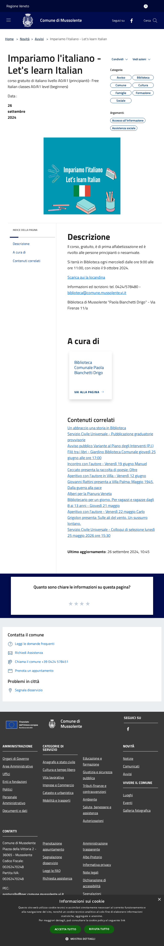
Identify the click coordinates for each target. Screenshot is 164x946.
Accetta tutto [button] (65, 929)
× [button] (159, 899)
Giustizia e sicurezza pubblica (97, 775)
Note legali (90, 872)
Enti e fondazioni (15, 781)
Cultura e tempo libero (59, 769)
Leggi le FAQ (52, 870)
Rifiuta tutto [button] (99, 929)
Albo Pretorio (92, 857)
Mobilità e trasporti (56, 800)
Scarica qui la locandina (86, 277)
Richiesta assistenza (57, 878)
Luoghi (128, 795)
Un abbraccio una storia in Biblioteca (96, 428)
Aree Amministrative (18, 766)
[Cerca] (155, 20)
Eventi (127, 802)
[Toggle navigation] (8, 20)
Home (9, 38)
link (123, 920)
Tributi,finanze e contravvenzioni (94, 788)
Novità (24, 38)
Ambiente (90, 799)
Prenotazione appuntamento (53, 846)
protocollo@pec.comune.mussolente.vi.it (33, 894)
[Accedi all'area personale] (146, 6)
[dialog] (82, 920)
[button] (82, 939)
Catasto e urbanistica (58, 792)
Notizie (128, 758)
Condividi (118, 59)
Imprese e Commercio (58, 785)
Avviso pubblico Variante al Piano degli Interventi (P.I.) (110, 446)
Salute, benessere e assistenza (97, 810)
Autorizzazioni (93, 820)
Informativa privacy (97, 864)
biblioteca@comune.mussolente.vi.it (96, 293)
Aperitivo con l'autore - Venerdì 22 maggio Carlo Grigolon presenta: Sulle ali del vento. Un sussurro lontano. (107, 517)
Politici (7, 789)
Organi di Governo (16, 758)
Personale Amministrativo (14, 799)
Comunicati (131, 766)
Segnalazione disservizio (52, 859)
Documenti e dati (15, 810)
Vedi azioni (140, 59)
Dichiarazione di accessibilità (94, 883)
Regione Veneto (17, 6)
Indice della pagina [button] (25, 230)
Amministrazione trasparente (95, 846)
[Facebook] (130, 20)
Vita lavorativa (53, 777)
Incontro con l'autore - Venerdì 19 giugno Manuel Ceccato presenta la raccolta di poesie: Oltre (107, 467)
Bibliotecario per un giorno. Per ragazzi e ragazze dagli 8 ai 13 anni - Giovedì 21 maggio (110, 502)
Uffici (6, 773)
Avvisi (39, 38)
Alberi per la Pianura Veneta (89, 493)
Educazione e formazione (92, 761)
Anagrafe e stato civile (59, 761)
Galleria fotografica (137, 810)
